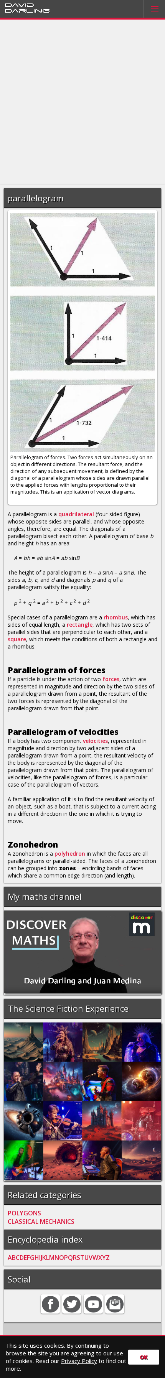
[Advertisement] (82, 102)
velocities (95, 740)
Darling (27, 10)
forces (110, 679)
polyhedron (69, 853)
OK (144, 1357)
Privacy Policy (79, 1361)
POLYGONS (24, 1213)
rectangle (79, 624)
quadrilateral (76, 514)
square (17, 639)
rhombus (116, 617)
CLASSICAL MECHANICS (41, 1221)
